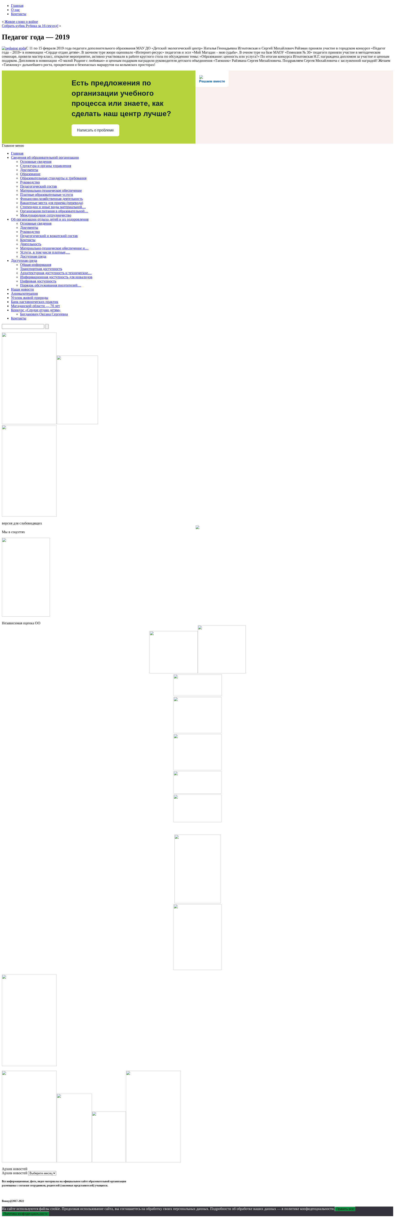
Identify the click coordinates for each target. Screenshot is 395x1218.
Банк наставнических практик (34, 302)
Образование (30, 174)
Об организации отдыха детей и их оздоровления (49, 219)
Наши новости (22, 289)
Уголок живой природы (29, 298)
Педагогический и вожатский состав (49, 236)
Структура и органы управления (45, 166)
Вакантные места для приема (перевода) (51, 203)
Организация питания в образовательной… (54, 211)
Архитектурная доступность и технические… (56, 273)
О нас (15, 10)
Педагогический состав (38, 186)
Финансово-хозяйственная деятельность (51, 199)
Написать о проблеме (95, 130)
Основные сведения (35, 162)
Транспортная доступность (41, 269)
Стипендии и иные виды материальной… (53, 207)
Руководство (30, 182)
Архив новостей (14, 1173)
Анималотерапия (24, 293)
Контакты (18, 14)
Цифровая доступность (38, 281)
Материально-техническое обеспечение (51, 190)
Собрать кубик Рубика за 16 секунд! (30, 26)
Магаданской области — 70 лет (35, 306)
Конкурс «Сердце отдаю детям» (36, 310)
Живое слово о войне (21, 22)
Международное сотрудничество (45, 215)
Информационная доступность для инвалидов (56, 277)
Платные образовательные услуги (46, 195)
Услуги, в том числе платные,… (45, 252)
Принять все (345, 1209)
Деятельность (30, 244)
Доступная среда (33, 256)
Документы (29, 170)
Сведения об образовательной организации (45, 157)
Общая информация (35, 265)
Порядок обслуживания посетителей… (50, 285)
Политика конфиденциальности (25, 1213)
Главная (17, 6)
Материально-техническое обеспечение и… (54, 248)
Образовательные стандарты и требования (53, 178)
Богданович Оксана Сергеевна (44, 314)
